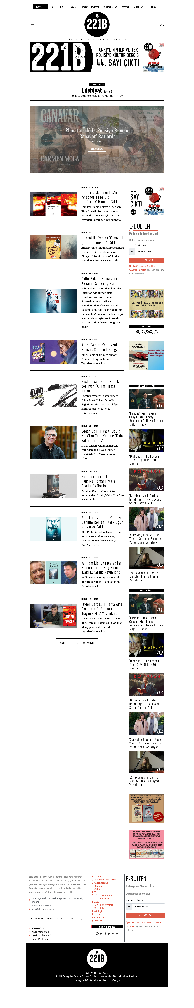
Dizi (61, 7)
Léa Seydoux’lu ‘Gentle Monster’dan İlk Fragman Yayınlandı (145, 576)
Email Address (137, 245)
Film (51, 7)
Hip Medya (113, 980)
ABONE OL (149, 260)
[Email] (117, 934)
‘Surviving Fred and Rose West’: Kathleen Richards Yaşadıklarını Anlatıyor (145, 539)
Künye (50, 918)
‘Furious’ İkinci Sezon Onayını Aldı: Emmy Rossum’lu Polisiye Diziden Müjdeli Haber (146, 419)
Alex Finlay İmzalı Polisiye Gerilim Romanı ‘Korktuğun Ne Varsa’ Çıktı (102, 522)
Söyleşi (73, 7)
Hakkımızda (36, 918)
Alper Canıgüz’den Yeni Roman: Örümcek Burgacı (101, 347)
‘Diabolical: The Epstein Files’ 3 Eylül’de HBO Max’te (144, 460)
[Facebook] (105, 934)
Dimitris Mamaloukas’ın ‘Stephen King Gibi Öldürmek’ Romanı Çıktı (99, 196)
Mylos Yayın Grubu (85, 976)
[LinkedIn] (109, 934)
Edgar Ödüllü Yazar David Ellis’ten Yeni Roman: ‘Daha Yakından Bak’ (102, 435)
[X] (101, 934)
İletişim (81, 918)
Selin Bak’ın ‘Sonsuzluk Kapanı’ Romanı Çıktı (99, 281)
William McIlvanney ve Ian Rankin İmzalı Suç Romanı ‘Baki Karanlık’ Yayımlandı (101, 567)
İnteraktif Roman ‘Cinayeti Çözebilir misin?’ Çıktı (102, 240)
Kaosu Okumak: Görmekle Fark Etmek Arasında (97, 133)
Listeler (84, 7)
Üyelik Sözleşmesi (137, 266)
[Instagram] (97, 934)
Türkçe (153, 7)
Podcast (95, 7)
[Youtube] (113, 934)
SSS (71, 918)
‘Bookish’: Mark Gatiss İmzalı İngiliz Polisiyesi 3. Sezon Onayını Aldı (145, 499)
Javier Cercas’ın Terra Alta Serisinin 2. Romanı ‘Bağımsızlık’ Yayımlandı (101, 608)
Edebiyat (38, 7)
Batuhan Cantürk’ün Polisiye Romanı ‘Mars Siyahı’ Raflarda (98, 480)
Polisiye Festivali (110, 7)
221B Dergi (138, 7)
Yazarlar (125, 7)
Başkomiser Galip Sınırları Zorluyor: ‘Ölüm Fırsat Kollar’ (101, 385)
